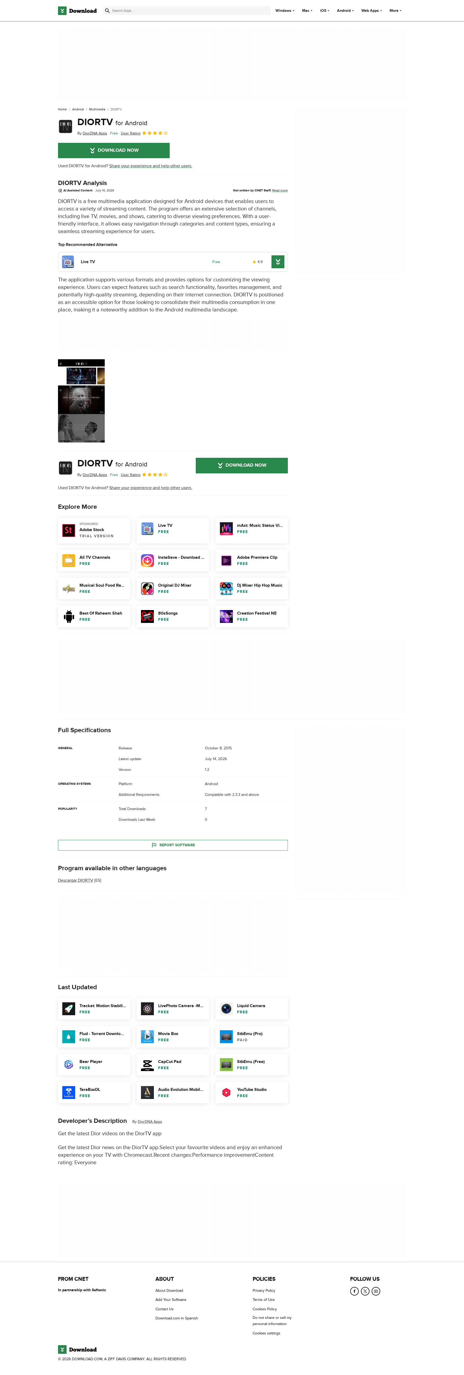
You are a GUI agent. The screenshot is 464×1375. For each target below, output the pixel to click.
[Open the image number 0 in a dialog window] (81, 400)
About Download (169, 1290)
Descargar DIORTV (75, 880)
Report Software (177, 845)
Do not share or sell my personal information (272, 1320)
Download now (118, 150)
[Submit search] (107, 10)
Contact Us (164, 1309)
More (394, 10)
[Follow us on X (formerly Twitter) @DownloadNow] (365, 1291)
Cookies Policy (265, 1309)
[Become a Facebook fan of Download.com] (354, 1291)
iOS (323, 11)
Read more (280, 190)
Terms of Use (264, 1299)
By (92, 133)
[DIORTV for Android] (65, 126)
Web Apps (370, 11)
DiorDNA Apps (150, 1121)
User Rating (130, 133)
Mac (305, 11)
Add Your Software (170, 1299)
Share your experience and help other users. (150, 166)
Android (344, 11)
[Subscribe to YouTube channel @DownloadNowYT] (376, 1291)
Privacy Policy (264, 1290)
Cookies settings (266, 1333)
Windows (283, 11)
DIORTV (112, 122)
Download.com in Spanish (176, 1318)
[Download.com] (77, 10)
